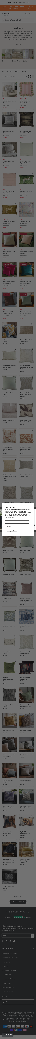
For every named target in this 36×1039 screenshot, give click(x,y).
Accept (9, 522)
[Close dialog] (35, 510)
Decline (9, 526)
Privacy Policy (11, 517)
